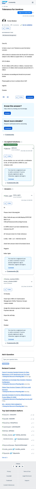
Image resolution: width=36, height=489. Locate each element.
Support (27, 480)
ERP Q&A (6, 6)
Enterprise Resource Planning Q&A (13, 376)
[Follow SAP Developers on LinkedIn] (22, 466)
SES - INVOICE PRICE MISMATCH (12, 404)
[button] (3, 28)
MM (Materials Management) (9, 35)
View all (4, 457)
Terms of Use (27, 471)
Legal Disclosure (27, 476)
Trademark (9, 480)
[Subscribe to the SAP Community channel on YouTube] (19, 466)
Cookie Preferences (9, 485)
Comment (30, 97)
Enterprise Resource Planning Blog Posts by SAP (17, 399)
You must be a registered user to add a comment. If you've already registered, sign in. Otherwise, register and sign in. (17, 173)
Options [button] (33, 12)
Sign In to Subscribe (25, 12)
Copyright (9, 476)
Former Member (12, 21)
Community (12, 2)
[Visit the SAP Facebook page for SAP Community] (13, 466)
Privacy (9, 471)
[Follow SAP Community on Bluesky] (16, 466)
